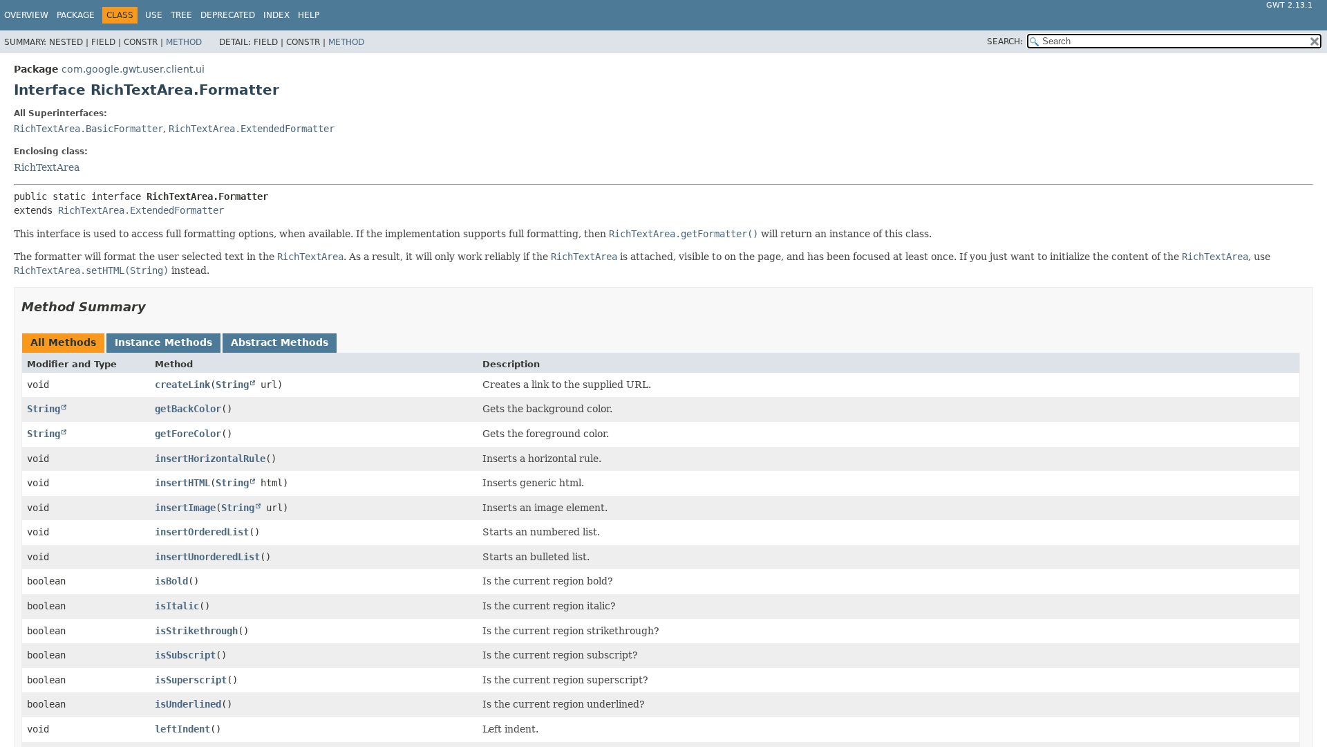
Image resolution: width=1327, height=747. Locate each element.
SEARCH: (1005, 41)
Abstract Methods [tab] (279, 342)
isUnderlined (188, 704)
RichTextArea (46, 167)
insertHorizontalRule (210, 458)
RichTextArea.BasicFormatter (88, 128)
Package (76, 15)
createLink (182, 384)
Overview (26, 15)
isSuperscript (191, 679)
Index (276, 15)
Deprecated (227, 15)
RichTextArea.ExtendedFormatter (252, 128)
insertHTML (182, 482)
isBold (171, 581)
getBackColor (188, 408)
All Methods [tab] (63, 342)
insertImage (185, 507)
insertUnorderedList (207, 556)
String (232, 384)
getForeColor (188, 433)
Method (184, 42)
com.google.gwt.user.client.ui (133, 69)
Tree (181, 15)
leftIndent (182, 729)
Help (308, 15)
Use (153, 15)
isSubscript (185, 655)
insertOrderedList (202, 531)
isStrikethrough (196, 630)
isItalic (177, 605)
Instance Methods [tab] (163, 342)
